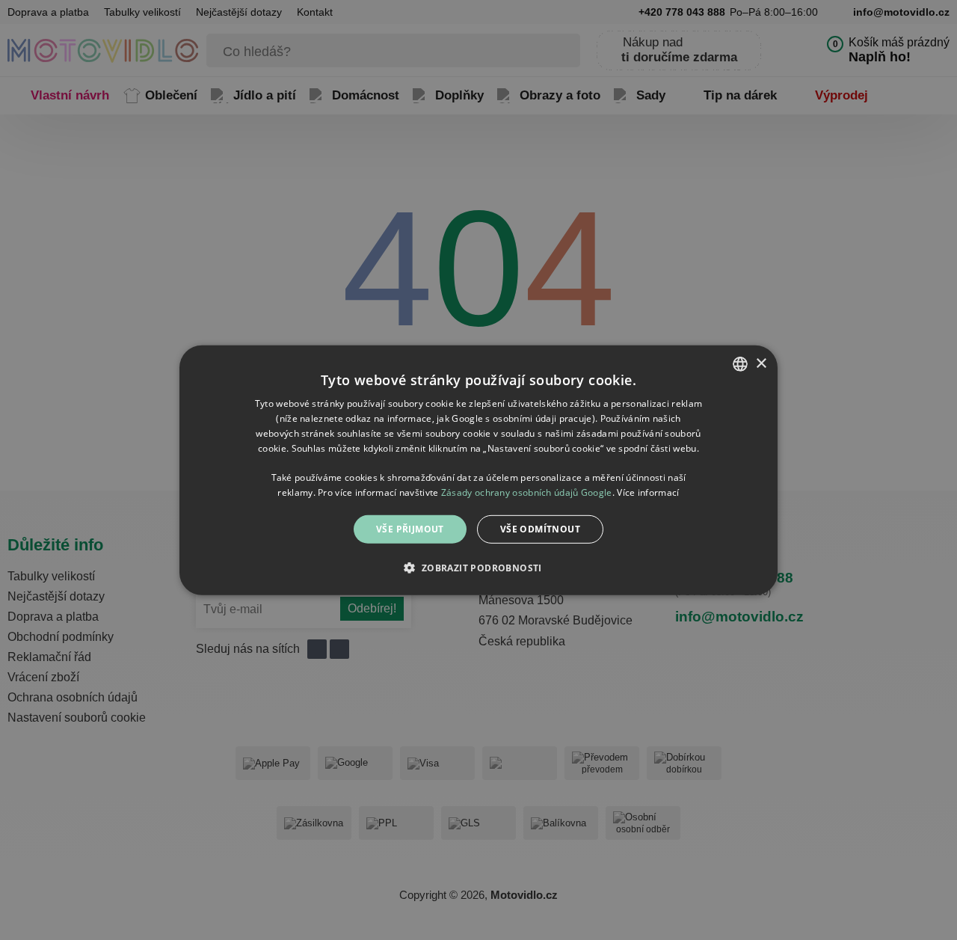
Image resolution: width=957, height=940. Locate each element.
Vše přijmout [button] (410, 528)
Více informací (648, 491)
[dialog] (478, 470)
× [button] (760, 363)
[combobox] (740, 363)
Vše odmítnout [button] (540, 528)
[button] (478, 568)
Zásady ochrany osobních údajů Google (526, 491)
